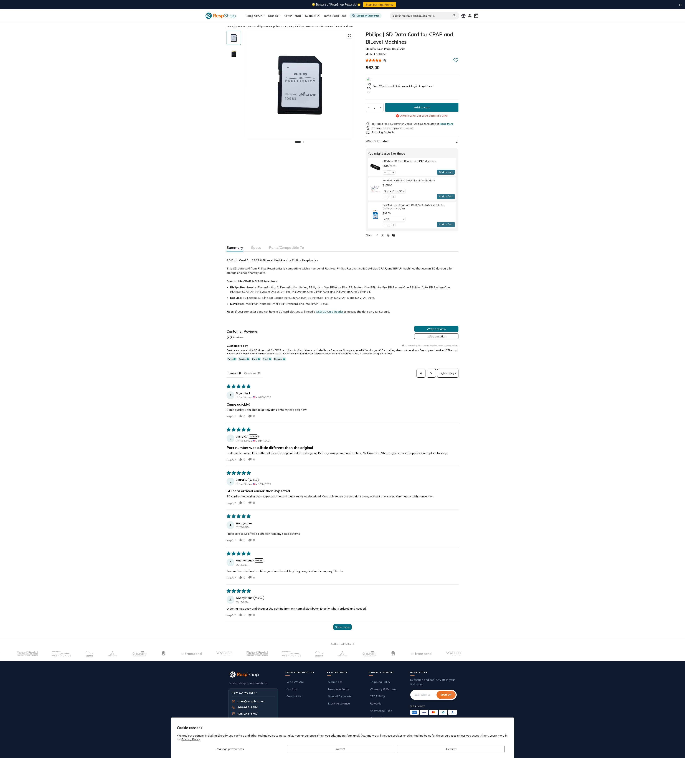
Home (230, 26)
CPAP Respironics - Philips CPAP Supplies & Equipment (265, 26)
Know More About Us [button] (299, 672)
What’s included (377, 141)
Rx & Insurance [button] (337, 672)
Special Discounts (340, 696)
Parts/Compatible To (286, 247)
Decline (451, 749)
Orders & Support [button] (381, 672)
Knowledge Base (381, 711)
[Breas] (130, 653)
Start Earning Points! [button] (368, 5)
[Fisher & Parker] (224, 653)
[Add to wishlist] (455, 60)
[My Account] (470, 15)
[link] (375, 167)
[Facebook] (377, 235)
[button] (374, 60)
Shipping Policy (380, 682)
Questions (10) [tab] (252, 373)
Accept (340, 749)
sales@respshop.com (251, 701)
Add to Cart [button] (446, 172)
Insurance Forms (339, 689)
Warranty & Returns (383, 689)
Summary (235, 247)
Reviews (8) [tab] (234, 373)
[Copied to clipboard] (393, 235)
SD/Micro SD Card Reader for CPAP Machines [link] (409, 161)
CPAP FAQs (377, 696)
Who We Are (295, 682)
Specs (256, 247)
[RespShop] (253, 674)
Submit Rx (335, 682)
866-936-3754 (247, 707)
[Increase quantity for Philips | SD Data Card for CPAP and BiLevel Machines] (380, 107)
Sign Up (446, 694)
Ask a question (436, 336)
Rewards (375, 703)
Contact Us (293, 696)
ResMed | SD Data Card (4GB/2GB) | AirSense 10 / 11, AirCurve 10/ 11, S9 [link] (413, 206)
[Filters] (431, 373)
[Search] (454, 15)
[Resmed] (56, 653)
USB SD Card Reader (330, 311)
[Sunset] (106, 653)
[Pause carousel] (680, 4)
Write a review (436, 329)
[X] (382, 235)
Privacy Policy (191, 739)
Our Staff (292, 689)
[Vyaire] (191, 653)
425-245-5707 (245, 713)
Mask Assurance (339, 703)
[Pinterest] (388, 235)
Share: (369, 235)
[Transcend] (157, 653)
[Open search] (421, 373)
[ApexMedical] (79, 653)
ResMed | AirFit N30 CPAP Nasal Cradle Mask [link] (409, 180)
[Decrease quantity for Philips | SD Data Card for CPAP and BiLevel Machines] (369, 107)
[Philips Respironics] (28, 653)
